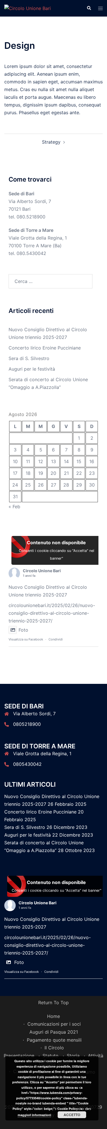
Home (53, 1016)
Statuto (50, 1055)
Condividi (56, 639)
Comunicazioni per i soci (54, 1024)
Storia (73, 1055)
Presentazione (19, 1055)
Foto (23, 630)
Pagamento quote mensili (54, 1040)
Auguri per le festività (32, 369)
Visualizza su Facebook (26, 639)
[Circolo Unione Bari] (27, 8)
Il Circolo (54, 1047)
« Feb (14, 506)
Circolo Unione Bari (42, 570)
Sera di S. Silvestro (29, 358)
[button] (88, 8)
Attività (95, 1055)
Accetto (72, 1114)
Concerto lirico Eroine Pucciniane (45, 348)
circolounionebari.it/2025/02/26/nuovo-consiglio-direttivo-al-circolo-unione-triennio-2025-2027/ (52, 613)
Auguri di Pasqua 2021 (53, 1032)
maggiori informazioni (34, 1115)
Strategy (51, 142)
